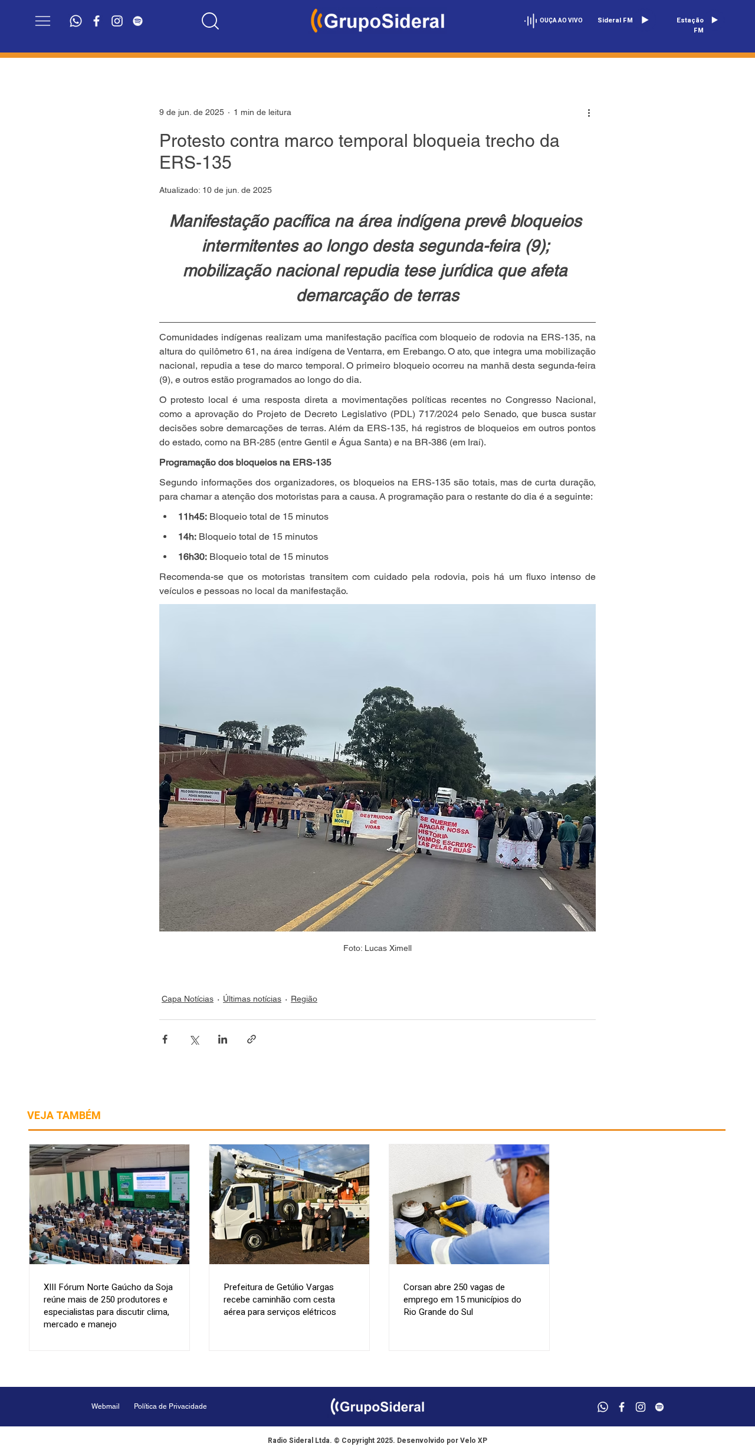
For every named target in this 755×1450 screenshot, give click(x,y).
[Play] (644, 20)
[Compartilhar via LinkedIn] (222, 1039)
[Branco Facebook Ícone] (96, 21)
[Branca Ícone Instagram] (117, 21)
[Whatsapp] (75, 21)
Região (304, 998)
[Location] (210, 20)
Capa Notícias (188, 998)
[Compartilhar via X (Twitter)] (193, 1039)
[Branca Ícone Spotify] (137, 21)
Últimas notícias (252, 998)
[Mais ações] (589, 112)
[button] (42, 21)
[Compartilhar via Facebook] (164, 1039)
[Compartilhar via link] (251, 1039)
